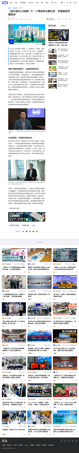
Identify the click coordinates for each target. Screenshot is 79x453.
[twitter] (76, 441)
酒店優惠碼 (23, 2)
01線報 (3, 445)
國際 (47, 2)
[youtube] (69, 441)
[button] (62, 19)
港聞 (11, 2)
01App (26, 445)
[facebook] (61, 441)
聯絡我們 (38, 445)
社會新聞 (14, 8)
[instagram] (65, 441)
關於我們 (9, 445)
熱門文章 (52, 26)
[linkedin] (72, 441)
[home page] (5, 2)
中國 (52, 2)
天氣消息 (30, 2)
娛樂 (16, 2)
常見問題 (32, 445)
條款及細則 (51, 445)
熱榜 (42, 2)
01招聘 (15, 445)
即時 (37, 2)
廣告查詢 (21, 445)
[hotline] (26, 217)
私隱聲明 (44, 445)
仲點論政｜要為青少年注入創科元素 (13, 429)
